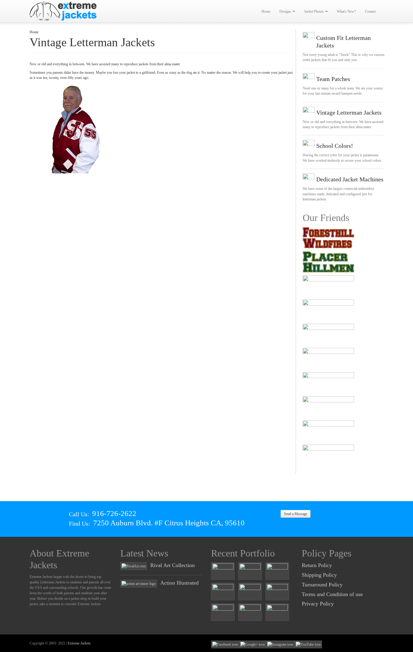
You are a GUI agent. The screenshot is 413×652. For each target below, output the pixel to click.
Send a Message (295, 514)
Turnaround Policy (322, 585)
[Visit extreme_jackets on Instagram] (280, 644)
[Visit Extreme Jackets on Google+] (252, 644)
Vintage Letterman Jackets (349, 112)
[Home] (63, 11)
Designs (285, 11)
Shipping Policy (319, 575)
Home (266, 11)
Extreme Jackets (79, 643)
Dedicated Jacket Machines (349, 179)
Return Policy (317, 565)
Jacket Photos (314, 11)
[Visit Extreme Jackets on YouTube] (308, 644)
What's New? (346, 11)
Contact (370, 11)
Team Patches (333, 79)
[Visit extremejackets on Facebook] (225, 644)
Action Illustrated (179, 583)
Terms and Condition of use (332, 594)
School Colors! (334, 145)
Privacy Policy (318, 604)
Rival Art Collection (172, 565)
